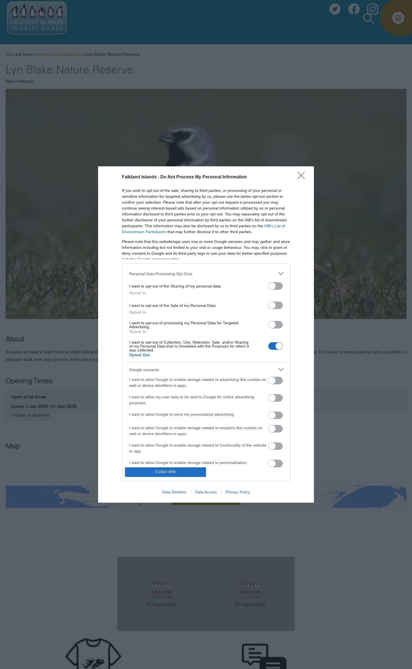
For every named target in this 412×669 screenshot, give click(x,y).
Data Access (206, 492)
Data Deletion (174, 492)
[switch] (275, 286)
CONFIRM (165, 472)
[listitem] (206, 274)
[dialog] (206, 334)
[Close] (303, 177)
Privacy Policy (238, 492)
